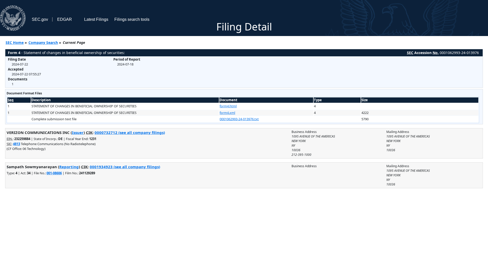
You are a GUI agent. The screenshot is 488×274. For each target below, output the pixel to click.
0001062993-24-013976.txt (239, 119)
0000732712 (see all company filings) (130, 132)
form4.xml (227, 112)
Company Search (43, 42)
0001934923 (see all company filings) (125, 166)
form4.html (228, 106)
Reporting (69, 166)
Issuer (78, 132)
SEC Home (15, 42)
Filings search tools (131, 19)
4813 (16, 144)
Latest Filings (96, 19)
